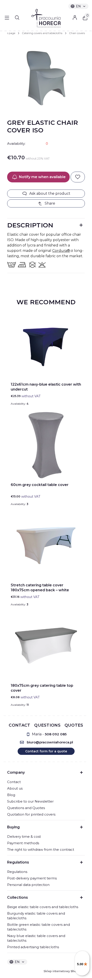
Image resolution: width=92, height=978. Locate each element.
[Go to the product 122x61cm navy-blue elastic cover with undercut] (46, 344)
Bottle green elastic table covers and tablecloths (38, 926)
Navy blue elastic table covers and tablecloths (36, 938)
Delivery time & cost (24, 836)
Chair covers (77, 33)
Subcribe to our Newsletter (30, 801)
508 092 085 (56, 734)
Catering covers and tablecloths (42, 33)
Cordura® (61, 250)
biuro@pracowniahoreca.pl (50, 742)
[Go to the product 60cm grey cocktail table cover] (46, 445)
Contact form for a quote (46, 751)
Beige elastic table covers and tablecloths (42, 907)
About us (15, 788)
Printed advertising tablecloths (33, 947)
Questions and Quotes (26, 808)
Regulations (17, 872)
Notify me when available (42, 177)
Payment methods (23, 843)
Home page (7, 33)
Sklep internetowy (64, 971)
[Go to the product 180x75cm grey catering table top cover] (46, 646)
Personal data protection (28, 885)
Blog (11, 795)
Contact (14, 782)
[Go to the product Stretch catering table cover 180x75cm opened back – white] (46, 545)
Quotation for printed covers (31, 814)
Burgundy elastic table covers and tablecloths (36, 915)
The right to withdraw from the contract (40, 849)
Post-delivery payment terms (32, 878)
